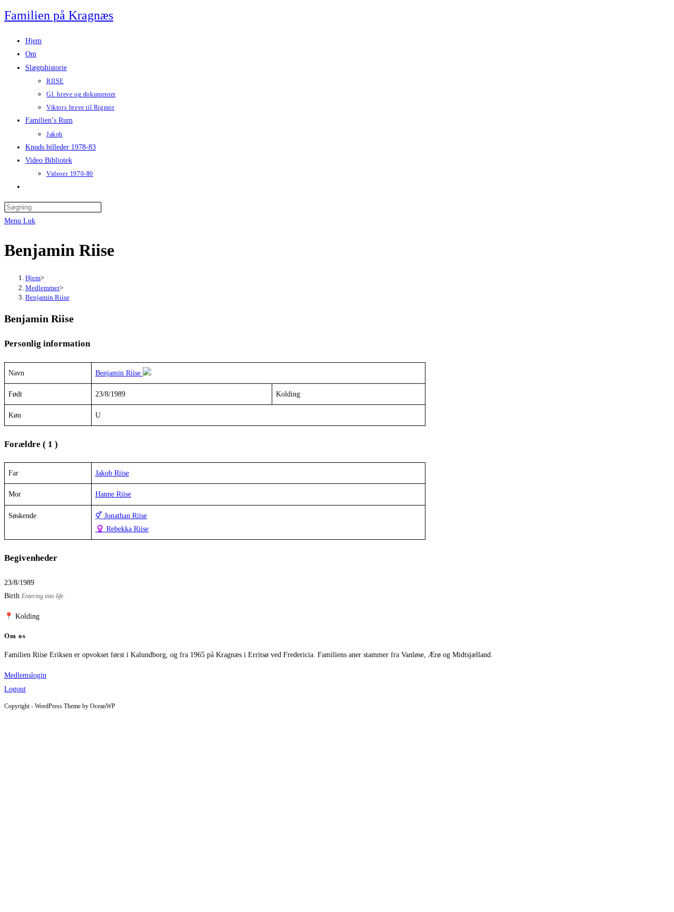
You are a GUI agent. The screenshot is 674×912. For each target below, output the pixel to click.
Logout (15, 689)
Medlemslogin (25, 675)
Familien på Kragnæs (58, 15)
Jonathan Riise (121, 516)
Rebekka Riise (121, 529)
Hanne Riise (113, 494)
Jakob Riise (112, 473)
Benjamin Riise (47, 297)
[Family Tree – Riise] (148, 373)
